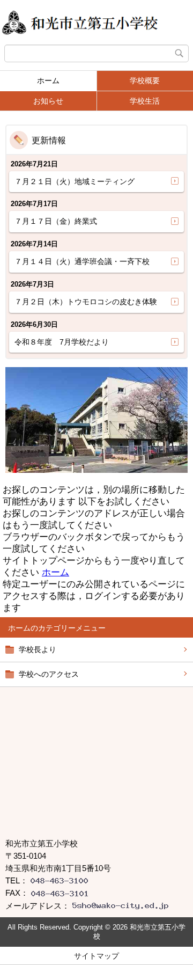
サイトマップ (96, 956)
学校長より (37, 649)
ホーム (48, 80)
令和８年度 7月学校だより (61, 342)
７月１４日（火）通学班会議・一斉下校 (82, 261)
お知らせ (48, 101)
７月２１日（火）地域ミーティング (74, 181)
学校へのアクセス (49, 674)
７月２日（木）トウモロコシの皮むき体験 (85, 301)
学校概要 (145, 80)
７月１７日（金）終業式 (55, 221)
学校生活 (145, 101)
